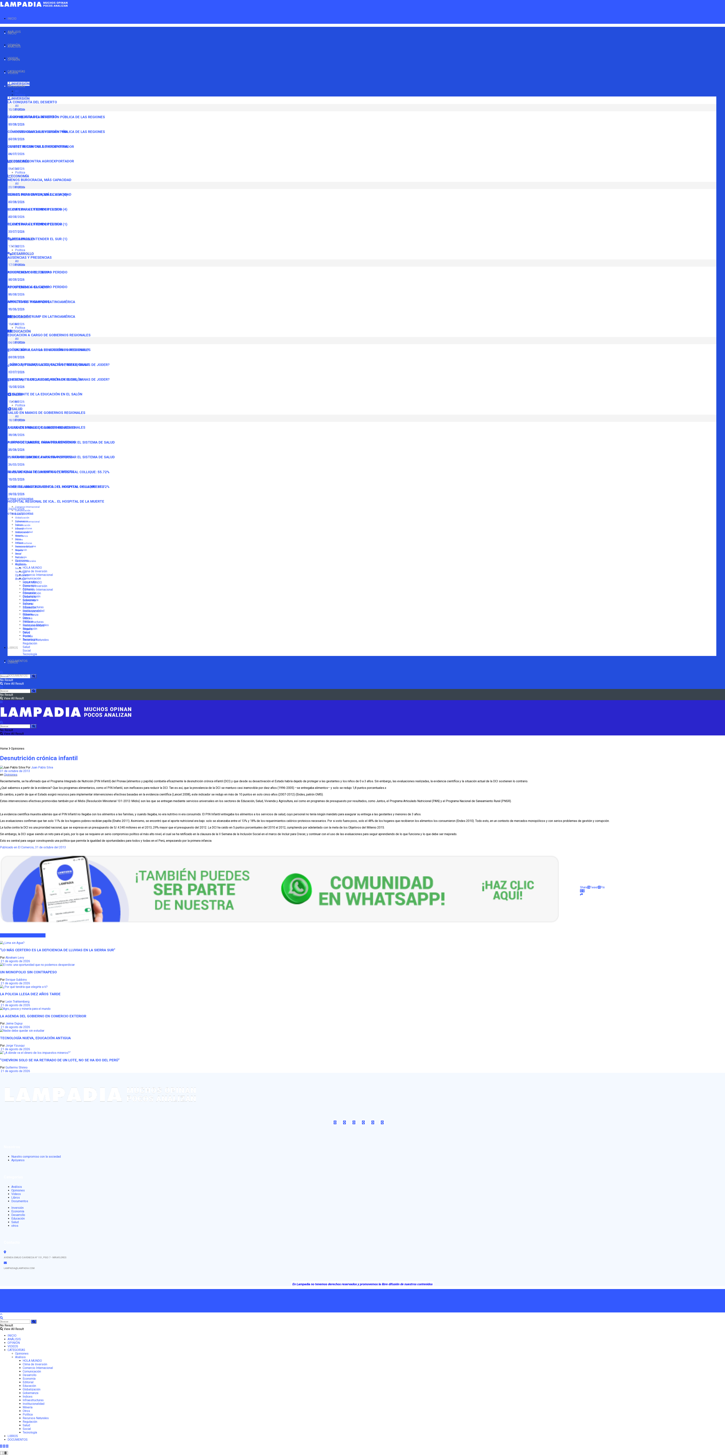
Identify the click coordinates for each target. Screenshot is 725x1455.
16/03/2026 (16, 479)
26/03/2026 (16, 464)
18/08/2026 (16, 435)
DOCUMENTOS (18, 675)
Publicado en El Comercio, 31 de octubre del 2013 (33, 847)
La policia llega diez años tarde (30, 994)
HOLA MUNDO (32, 567)
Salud (26, 647)
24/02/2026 (16, 509)
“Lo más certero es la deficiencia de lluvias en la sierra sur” (57, 950)
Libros (15, 1197)
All (17, 91)
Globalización (22, 517)
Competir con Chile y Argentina (38, 146)
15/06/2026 (16, 401)
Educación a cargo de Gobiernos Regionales (49, 335)
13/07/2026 (16, 387)
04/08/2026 (16, 357)
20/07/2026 (16, 231)
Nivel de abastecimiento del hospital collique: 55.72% (59, 487)
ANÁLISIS (14, 46)
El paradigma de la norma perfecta (41, 472)
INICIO (12, 18)
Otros (18, 554)
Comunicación (32, 578)
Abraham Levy (14, 957)
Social (18, 568)
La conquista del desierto (32, 102)
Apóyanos (18, 1160)
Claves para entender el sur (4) (37, 209)
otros (14, 1225)
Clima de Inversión (35, 571)
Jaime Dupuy (14, 1023)
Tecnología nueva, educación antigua (35, 1038)
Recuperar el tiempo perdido (35, 224)
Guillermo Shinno (16, 1067)
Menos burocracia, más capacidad (39, 180)
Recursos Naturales (25, 561)
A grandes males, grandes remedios (42, 442)
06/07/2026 (16, 294)
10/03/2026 (16, 494)
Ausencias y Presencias (30, 257)
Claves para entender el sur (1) (37, 239)
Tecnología (21, 572)
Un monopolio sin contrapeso (28, 972)
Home (4, 748)
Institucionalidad (24, 546)
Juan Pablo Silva (42, 767)
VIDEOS (13, 73)
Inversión (17, 1208)
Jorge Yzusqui (15, 1045)
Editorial (19, 529)
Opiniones (22, 575)
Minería (19, 550)
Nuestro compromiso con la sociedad (36, 1156)
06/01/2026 (16, 168)
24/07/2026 (16, 154)
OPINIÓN (14, 60)
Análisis (20, 579)
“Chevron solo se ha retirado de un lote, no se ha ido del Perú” (60, 1060)
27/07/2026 (16, 372)
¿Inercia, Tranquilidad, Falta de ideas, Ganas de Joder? (59, 379)
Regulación (21, 564)
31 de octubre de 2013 (15, 771)
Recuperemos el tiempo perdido (37, 287)
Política (20, 95)
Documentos (19, 1201)
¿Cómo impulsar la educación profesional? (48, 365)
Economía (29, 600)
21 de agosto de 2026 (15, 961)
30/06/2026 (16, 309)
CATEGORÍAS (16, 86)
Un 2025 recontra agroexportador (41, 161)
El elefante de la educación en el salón (45, 394)
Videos (16, 1194)
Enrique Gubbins (16, 979)
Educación (29, 607)
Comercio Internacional (27, 507)
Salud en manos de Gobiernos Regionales (46, 413)
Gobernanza (21, 536)
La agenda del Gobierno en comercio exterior (43, 1016)
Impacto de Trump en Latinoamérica (41, 317)
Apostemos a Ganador (29, 302)
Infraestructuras (23, 528)
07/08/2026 (16, 139)
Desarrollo (29, 597)
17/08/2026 (16, 279)
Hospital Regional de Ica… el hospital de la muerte (56, 501)
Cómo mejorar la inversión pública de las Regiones (56, 132)
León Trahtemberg (17, 1001)
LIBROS (13, 648)
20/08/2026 (16, 202)
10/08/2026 (16, 124)
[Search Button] (33, 676)
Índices (19, 539)
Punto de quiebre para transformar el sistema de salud (61, 457)
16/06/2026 (16, 324)
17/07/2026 (16, 246)
